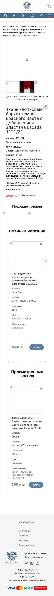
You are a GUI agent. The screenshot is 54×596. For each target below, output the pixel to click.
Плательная (18, 478)
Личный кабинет (27, 545)
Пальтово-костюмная (23, 475)
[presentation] (7, 260)
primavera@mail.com (38, 557)
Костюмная (27, 472)
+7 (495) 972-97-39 (37, 553)
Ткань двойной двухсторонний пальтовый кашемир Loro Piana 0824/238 (25, 278)
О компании (25, 531)
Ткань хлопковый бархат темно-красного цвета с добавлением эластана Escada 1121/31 (27, 423)
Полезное (23, 536)
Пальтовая (17, 327)
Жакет (15, 472)
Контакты (23, 540)
